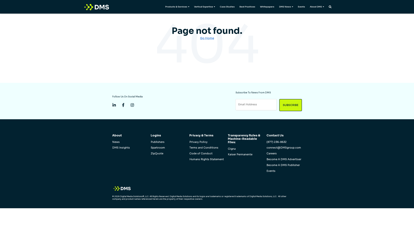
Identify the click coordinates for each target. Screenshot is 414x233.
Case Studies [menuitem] (227, 6)
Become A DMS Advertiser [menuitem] (284, 159)
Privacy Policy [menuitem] (198, 142)
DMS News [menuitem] (285, 6)
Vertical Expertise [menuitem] (203, 6)
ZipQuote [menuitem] (157, 153)
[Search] (330, 7)
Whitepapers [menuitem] (267, 6)
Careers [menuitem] (272, 153)
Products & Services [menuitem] (176, 6)
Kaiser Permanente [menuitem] (240, 154)
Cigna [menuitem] (232, 148)
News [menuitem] (116, 142)
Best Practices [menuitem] (247, 6)
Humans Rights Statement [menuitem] (206, 159)
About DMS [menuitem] (316, 6)
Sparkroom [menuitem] (158, 147)
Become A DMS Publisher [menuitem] (283, 165)
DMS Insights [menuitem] (121, 147)
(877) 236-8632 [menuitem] (277, 142)
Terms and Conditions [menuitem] (203, 147)
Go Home (207, 38)
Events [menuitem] (301, 6)
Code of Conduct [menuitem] (200, 153)
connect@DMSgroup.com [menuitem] (284, 147)
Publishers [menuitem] (157, 142)
